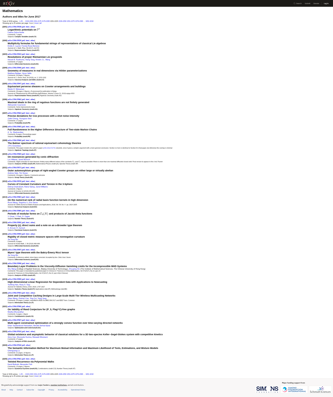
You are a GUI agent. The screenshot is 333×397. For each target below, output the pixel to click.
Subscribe (30, 390)
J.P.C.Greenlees (14, 146)
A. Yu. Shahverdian (15, 132)
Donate (316, 3)
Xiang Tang (30, 60)
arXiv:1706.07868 (15, 140)
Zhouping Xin (74, 269)
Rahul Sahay (29, 187)
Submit (307, 3)
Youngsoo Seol (25, 118)
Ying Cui (33, 298)
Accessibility (62, 390)
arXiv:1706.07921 (15, 359)
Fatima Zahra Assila (16, 32)
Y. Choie (11, 216)
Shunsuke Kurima (24, 337)
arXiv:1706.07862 (15, 99)
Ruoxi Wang (13, 202)
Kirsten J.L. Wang (43, 60)
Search (299, 3)
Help (11, 390)
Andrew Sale (13, 173)
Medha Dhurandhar (16, 312)
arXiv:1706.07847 (15, 84)
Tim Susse (23, 173)
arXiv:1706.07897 (15, 250)
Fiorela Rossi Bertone (30, 46)
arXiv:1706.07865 (15, 127)
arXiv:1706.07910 (15, 331)
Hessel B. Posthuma (16, 60)
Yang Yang (42, 298)
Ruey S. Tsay (24, 285)
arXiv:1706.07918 (15, 345)
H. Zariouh (20, 228)
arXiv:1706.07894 (15, 234)
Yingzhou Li (23, 202)
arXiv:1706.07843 (15, 54)
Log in (326, 3)
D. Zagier (26, 216)
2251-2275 (71, 21)
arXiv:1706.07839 (15, 40)
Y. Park (18, 216)
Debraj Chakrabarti (15, 187)
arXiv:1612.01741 (49, 148)
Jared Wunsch (24, 159)
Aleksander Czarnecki (17, 105)
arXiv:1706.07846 (15, 68)
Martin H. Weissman (16, 89)
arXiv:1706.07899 (15, 279)
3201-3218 (89, 21)
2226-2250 (62, 21)
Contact (20, 390)
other (32, 27)
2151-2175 (37, 21)
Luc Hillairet (12, 159)
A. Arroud (11, 228)
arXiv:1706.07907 (15, 320)
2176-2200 (46, 21)
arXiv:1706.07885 (15, 211)
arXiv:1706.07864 (15, 113)
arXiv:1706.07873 (14, 168)
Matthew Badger (14, 73)
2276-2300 (79, 21)
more (36, 23)
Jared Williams (42, 187)
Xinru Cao (12, 337)
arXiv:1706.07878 (15, 181)
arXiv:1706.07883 (15, 197)
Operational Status (78, 390)
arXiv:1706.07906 (15, 306)
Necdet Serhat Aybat (41, 326)
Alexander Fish (26, 364)
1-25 (21, 21)
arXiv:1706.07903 (15, 293)
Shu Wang (12, 269)
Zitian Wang (12, 298)
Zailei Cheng (13, 118)
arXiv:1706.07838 (15, 27)
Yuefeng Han (13, 285)
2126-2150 (29, 21)
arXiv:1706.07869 (15, 154)
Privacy (51, 390)
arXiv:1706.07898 (15, 263)
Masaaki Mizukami (40, 337)
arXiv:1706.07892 (15, 222)
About (3, 390)
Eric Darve (33, 202)
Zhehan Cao (23, 298)
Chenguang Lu (14, 351)
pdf (23, 27)
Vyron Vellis (26, 73)
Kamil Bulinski (13, 364)
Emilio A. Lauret (14, 46)
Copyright (41, 390)
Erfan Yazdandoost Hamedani (20, 326)
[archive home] (8, 3)
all (40, 23)
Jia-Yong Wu (13, 239)
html (27, 27)
